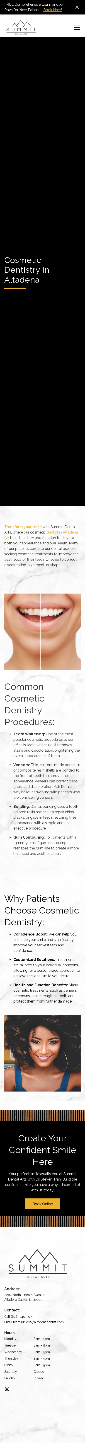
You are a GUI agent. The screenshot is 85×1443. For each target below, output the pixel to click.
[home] (21, 27)
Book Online (42, 1204)
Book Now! (52, 10)
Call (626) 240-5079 (19, 1316)
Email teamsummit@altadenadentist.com (34, 1322)
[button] (76, 27)
